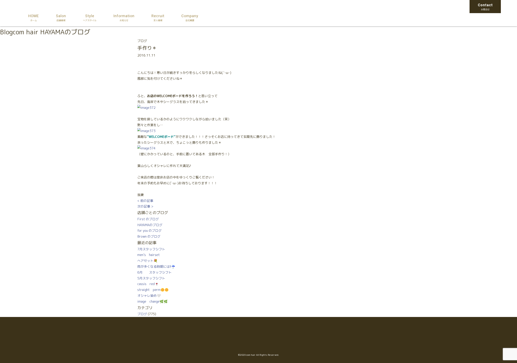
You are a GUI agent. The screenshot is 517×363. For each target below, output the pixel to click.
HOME (33, 17)
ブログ (142, 314)
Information (124, 17)
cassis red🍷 (148, 284)
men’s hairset (148, 255)
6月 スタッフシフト (154, 272)
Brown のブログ (148, 236)
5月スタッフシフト (151, 278)
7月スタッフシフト (151, 249)
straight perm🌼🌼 (153, 289)
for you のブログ (149, 230)
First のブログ (148, 219)
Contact (485, 6)
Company (189, 17)
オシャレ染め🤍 (149, 295)
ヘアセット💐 (147, 260)
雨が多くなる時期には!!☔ (156, 266)
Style (89, 17)
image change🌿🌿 (152, 301)
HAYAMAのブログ (149, 225)
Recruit (157, 17)
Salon (61, 17)
